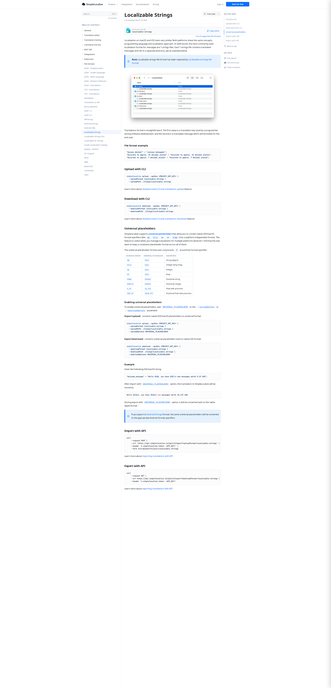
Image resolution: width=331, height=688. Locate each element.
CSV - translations (92, 89)
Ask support (231, 58)
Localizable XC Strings (93, 140)
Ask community (233, 62)
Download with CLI (234, 28)
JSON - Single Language (94, 72)
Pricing (156, 4)
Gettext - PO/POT (91, 149)
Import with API (232, 36)
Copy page (211, 14)
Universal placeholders (236, 32)
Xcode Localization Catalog (95, 145)
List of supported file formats (208, 36)
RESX (86, 158)
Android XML (89, 128)
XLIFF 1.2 (88, 111)
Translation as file (92, 102)
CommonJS (89, 170)
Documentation (142, 4)
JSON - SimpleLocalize (93, 68)
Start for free (237, 4)
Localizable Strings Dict (94, 136)
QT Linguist (89, 153)
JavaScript (88, 166)
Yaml (86, 175)
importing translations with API (157, 456)
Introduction (231, 19)
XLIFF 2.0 (88, 115)
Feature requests (233, 67)
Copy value (214, 31)
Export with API (232, 40)
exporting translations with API (157, 488)
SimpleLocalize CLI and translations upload (163, 189)
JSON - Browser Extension (95, 81)
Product (111, 4)
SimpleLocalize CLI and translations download (164, 218)
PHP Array (88, 119)
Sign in (220, 4)
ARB (86, 162)
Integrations (127, 4)
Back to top (232, 46)
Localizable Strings (92, 132)
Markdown (88, 98)
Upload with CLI (232, 23)
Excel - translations (92, 85)
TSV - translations (91, 94)
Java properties (90, 106)
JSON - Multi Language (94, 77)
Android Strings (91, 123)
